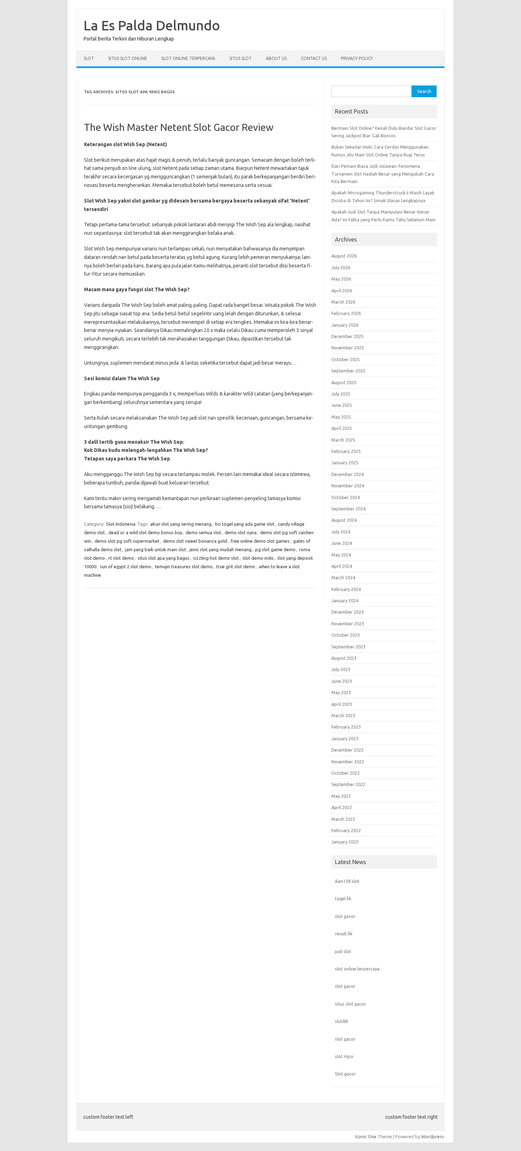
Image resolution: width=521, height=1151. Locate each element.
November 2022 (347, 761)
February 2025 (346, 451)
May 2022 (341, 795)
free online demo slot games (260, 540)
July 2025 (340, 393)
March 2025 (343, 439)
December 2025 (347, 336)
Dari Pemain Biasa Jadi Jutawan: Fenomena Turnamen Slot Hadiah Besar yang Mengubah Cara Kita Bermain (382, 174)
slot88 (341, 1021)
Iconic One (365, 1136)
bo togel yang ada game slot (244, 523)
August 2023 (344, 657)
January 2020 (344, 841)
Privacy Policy (357, 58)
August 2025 (344, 382)
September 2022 (348, 784)
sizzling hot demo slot (216, 557)
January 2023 (344, 738)
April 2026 (341, 290)
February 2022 (346, 830)
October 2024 (345, 497)
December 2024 (347, 474)
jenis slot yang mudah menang (221, 549)
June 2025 (341, 405)
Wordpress (432, 1136)
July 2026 (340, 267)
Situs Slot (240, 58)
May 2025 (341, 416)
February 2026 (346, 313)
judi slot (343, 951)
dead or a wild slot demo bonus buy (145, 532)
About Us (276, 58)
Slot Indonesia (120, 523)
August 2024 (344, 520)
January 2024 (344, 600)
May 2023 (341, 692)
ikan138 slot (347, 881)
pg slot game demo (275, 549)
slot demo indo (258, 557)
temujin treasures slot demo (184, 566)
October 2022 (345, 772)
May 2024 (341, 554)
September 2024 (348, 508)
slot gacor (345, 916)
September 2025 (348, 370)
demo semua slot (203, 532)
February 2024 (346, 589)
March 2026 (343, 301)
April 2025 (341, 428)
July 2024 (340, 531)
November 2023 (347, 623)
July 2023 (340, 669)
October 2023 (345, 634)
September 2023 (348, 646)
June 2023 (341, 681)
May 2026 (341, 278)
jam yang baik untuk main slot (155, 549)
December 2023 (347, 611)
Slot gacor (345, 1073)
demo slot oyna (241, 532)
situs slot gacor (350, 1003)
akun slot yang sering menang (181, 523)
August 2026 (344, 255)
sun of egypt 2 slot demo (125, 566)
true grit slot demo (235, 566)
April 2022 (341, 807)
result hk (343, 933)
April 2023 (341, 704)
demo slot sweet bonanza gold (195, 540)
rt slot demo (121, 557)
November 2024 (347, 485)
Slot (89, 58)
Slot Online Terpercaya (188, 58)
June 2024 (341, 543)
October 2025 (345, 359)
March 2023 (343, 715)
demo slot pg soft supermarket (127, 540)
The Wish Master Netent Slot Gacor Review (179, 127)
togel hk (343, 898)
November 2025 (347, 347)
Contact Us (314, 58)
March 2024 (343, 577)
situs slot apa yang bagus (164, 557)
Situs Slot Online (127, 58)
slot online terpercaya (357, 968)
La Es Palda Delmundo (152, 25)
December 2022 (347, 749)
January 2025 (344, 462)
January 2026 (344, 324)
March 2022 (343, 819)
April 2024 (341, 566)
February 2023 (346, 726)
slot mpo (344, 1056)
